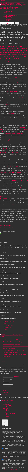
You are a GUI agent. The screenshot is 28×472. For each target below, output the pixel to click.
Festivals (8, 19)
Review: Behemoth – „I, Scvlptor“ (10, 273)
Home (1, 24)
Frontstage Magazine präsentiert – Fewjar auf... (11, 3)
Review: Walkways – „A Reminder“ (11, 312)
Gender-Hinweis (7, 327)
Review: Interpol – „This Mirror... (10, 301)
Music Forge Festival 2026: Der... (10, 290)
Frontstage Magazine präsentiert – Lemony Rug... (12, 6)
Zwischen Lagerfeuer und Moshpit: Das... (12, 295)
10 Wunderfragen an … (12, 15)
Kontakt (5, 331)
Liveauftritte (9, 11)
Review (15, 231)
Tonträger (8, 10)
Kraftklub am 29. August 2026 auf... (9, 7)
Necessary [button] (4, 447)
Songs (7, 20)
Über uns (5, 329)
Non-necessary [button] (5, 457)
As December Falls (4, 231)
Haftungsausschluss (8, 325)
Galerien (5, 12)
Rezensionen (6, 8)
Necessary (5, 448)
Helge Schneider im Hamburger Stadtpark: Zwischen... (13, 4)
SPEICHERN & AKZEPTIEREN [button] (9, 469)
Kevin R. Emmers (6, 43)
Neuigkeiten (5, 7)
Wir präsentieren (7, 16)
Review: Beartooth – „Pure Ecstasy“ (11, 306)
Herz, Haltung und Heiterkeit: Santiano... (12, 267)
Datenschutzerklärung (8, 321)
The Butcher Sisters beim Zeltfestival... (11, 284)
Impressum (5, 323)
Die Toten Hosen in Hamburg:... (9, 278)
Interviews (5, 13)
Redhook (11, 231)
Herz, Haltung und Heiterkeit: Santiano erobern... (12, 2)
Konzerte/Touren (10, 17)
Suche (16, 23)
